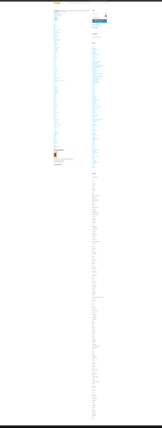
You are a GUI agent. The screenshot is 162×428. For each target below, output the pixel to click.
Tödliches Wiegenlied (95, 156)
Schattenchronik (94, 138)
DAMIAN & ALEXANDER (96, 62)
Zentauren (94, 166)
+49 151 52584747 (99, 0)
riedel (55, 109)
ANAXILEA (93, 50)
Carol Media (56, 43)
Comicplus (55, 49)
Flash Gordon (94, 91)
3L (54, 21)
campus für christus (57, 40)
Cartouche (55, 44)
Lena (93, 113)
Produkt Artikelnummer (57, 15)
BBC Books (55, 31)
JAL (54, 83)
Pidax (55, 106)
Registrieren (94, 27)
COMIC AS (93, 56)
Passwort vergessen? (95, 24)
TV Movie (55, 129)
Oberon (55, 102)
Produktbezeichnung (57, 14)
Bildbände (93, 52)
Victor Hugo (94, 160)
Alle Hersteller (56, 19)
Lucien (93, 118)
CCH (54, 46)
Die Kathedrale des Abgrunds (97, 75)
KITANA (93, 107)
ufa (54, 130)
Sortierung (55, 16)
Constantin (55, 53)
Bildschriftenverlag (57, 33)
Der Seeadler (94, 71)
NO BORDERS (94, 129)
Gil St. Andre (94, 95)
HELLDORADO (94, 99)
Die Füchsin (94, 74)
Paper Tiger (56, 104)
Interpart (55, 81)
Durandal (93, 85)
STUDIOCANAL (56, 121)
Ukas (93, 158)
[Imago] (72, 155)
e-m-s (55, 62)
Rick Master (94, 133)
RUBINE (93, 136)
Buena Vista (56, 37)
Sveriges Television (57, 123)
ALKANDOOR (94, 48)
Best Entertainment (57, 32)
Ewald (55, 67)
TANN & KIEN (94, 150)
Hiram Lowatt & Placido (96, 100)
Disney (55, 57)
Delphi (55, 55)
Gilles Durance (94, 96)
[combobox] (97, 3)
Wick (54, 139)
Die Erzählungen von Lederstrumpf (97, 73)
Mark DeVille (94, 121)
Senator (55, 111)
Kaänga (93, 105)
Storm (93, 146)
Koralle (55, 88)
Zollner (55, 145)
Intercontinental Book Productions (59, 80)
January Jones (94, 102)
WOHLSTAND (94, 163)
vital (54, 136)
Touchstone (56, 127)
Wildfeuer (55, 141)
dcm (54, 54)
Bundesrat (55, 38)
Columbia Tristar (56, 48)
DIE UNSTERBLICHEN (95, 81)
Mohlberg (55, 99)
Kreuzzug (93, 109)
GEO (54, 73)
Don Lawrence (94, 83)
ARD (54, 24)
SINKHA (93, 143)
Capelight (55, 41)
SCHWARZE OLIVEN (95, 139)
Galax (93, 94)
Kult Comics (56, 90)
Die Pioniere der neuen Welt (96, 78)
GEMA (55, 72)
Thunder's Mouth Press (57, 125)
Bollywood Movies (57, 36)
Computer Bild (56, 50)
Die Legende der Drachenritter (97, 76)
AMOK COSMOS (94, 49)
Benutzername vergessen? (96, 26)
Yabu (93, 164)
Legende (93, 112)
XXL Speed (55, 142)
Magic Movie (56, 92)
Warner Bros (56, 137)
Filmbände (94, 88)
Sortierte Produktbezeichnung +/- (59, 13)
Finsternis (93, 90)
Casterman (55, 45)
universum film (56, 133)
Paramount (55, 105)
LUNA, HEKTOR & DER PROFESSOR (97, 119)
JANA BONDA (94, 101)
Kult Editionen (56, 91)
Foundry (55, 71)
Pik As (93, 131)
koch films (55, 86)
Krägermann (56, 89)
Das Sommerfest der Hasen (96, 66)
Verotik (55, 135)
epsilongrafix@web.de (105, 0)
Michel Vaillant (94, 125)
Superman (94, 148)
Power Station (56, 107)
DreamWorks (56, 59)
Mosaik (55, 100)
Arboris (55, 23)
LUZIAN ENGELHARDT (95, 120)
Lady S (93, 110)
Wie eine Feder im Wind (96, 162)
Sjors (93, 144)
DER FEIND (94, 69)
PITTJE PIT (93, 132)
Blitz (54, 34)
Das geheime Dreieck (95, 64)
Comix (93, 58)
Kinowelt (55, 85)
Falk (92, 87)
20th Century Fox (56, 20)
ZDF (54, 144)
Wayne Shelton (94, 161)
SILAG (55, 113)
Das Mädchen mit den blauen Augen (98, 65)
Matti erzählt (94, 122)
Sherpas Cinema (56, 112)
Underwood (56, 131)
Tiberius (55, 126)
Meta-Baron (94, 124)
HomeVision (56, 77)
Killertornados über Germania (97, 106)
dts (54, 60)
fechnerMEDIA (56, 68)
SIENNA (93, 141)
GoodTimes (55, 74)
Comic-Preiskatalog (95, 57)
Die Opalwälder (94, 77)
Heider (55, 76)
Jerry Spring (94, 103)
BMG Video (55, 35)
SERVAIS (93, 140)
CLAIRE (93, 55)
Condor (55, 52)
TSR (54, 128)
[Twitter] (55, 0)
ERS (54, 65)
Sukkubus (93, 147)
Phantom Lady (94, 130)
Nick (93, 128)
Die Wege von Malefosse (96, 82)
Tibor (93, 155)
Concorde (55, 51)
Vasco (93, 159)
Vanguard (55, 134)
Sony (54, 114)
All (54, 22)
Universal (55, 132)
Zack (93, 165)
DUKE (55, 61)
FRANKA (93, 93)
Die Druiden (94, 72)
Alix (92, 47)
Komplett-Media (56, 87)
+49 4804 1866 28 (94, 0)
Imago (56, 157)
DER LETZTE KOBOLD (95, 70)
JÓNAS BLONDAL (94, 104)
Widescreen (56, 140)
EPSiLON (55, 64)
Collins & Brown (56, 47)
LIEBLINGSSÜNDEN (95, 114)
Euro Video (55, 66)
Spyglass (55, 117)
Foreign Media (56, 70)
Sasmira (93, 137)
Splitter (55, 116)
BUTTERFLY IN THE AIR (95, 54)
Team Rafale (94, 151)
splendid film (56, 115)
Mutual (55, 101)
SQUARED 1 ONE (56, 119)
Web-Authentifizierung (100, 20)
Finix (54, 69)
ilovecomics (56, 78)
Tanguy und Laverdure (95, 149)
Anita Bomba (94, 51)
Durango (93, 86)
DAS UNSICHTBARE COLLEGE (96, 67)
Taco (54, 124)
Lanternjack (94, 111)
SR (54, 120)
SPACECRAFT (94, 145)
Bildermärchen (94, 53)
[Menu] (107, 3)
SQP (54, 118)
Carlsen (55, 42)
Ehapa (55, 63)
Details (55, 165)
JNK (54, 84)
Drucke (93, 84)
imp (54, 79)
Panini (55, 103)
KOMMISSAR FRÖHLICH (96, 108)
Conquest (93, 59)
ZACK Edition (56, 143)
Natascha (93, 127)
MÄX (93, 123)
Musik (93, 126)
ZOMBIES (93, 167)
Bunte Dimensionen (57, 39)
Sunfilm (55, 122)
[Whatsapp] (58, 0)
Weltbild (55, 138)
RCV (54, 108)
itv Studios (55, 82)
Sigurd (93, 142)
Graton (55, 75)
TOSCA (93, 157)
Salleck (55, 110)
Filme (93, 89)
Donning (55, 58)
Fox (92, 92)
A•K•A (93, 46)
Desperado (55, 56)
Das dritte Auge (94, 63)
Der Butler (94, 68)
